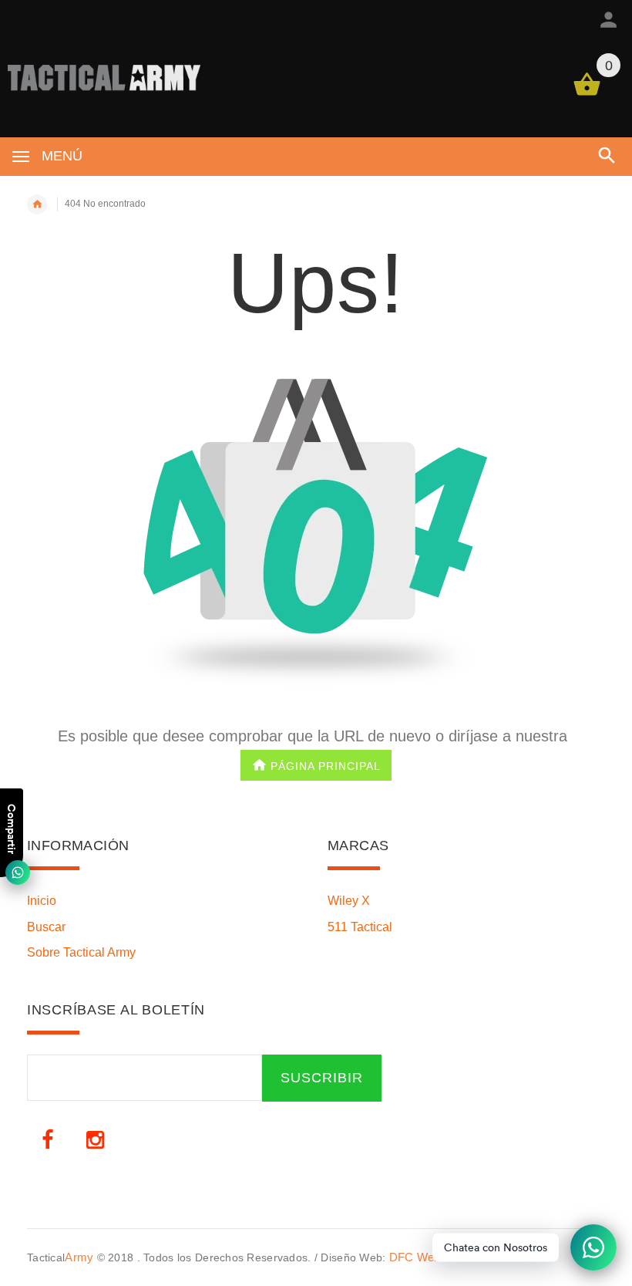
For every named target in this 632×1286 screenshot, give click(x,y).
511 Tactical (360, 926)
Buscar (46, 926)
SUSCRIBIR (322, 1077)
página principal (326, 765)
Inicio (41, 900)
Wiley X (349, 900)
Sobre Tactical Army (81, 952)
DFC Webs (418, 1257)
